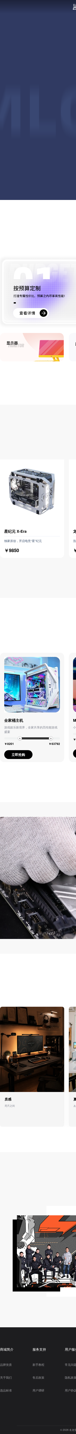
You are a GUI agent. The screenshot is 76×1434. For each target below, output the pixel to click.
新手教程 (38, 1364)
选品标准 (6, 1390)
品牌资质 (6, 1364)
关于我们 (6, 1377)
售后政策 (38, 1377)
